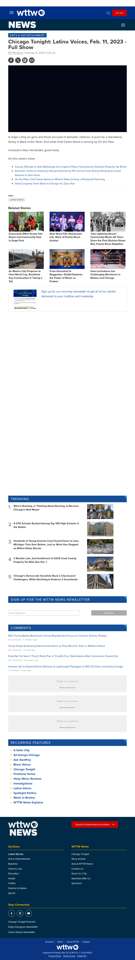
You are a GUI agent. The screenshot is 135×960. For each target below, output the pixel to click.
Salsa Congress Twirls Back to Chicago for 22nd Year (45, 183)
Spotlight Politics (25, 793)
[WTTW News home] (22, 24)
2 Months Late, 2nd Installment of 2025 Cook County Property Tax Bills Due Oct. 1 (45, 560)
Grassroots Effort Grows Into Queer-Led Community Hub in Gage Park (25, 237)
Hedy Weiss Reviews (27, 779)
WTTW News (15, 53)
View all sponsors (67, 687)
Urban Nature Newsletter (21, 932)
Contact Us (77, 868)
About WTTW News (82, 863)
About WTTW (73, 942)
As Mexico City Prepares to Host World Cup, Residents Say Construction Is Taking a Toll (25, 276)
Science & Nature (17, 888)
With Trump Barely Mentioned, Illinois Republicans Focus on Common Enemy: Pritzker (57, 635)
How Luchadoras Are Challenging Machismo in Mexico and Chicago (105, 274)
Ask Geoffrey (22, 760)
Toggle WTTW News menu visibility (125, 25)
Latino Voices (17, 199)
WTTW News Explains (29, 802)
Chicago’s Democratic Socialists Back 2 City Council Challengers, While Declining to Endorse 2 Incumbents (46, 577)
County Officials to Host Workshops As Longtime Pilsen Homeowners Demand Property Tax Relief (71, 166)
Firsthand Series (24, 774)
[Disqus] (67, 356)
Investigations (23, 783)
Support (86, 942)
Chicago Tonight (24, 769)
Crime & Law (15, 868)
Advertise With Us (80, 878)
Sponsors (76, 883)
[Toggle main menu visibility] (11, 12)
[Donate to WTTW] (67, 947)
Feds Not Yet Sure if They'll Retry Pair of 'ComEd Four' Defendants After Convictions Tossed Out (63, 656)
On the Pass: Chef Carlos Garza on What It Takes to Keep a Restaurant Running (60, 179)
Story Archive (78, 859)
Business (13, 863)
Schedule (49, 942)
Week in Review (24, 797)
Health (11, 878)
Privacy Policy (55, 956)
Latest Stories (15, 854)
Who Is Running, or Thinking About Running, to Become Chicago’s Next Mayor (46, 507)
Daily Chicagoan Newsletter (23, 927)
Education (13, 873)
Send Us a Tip (79, 873)
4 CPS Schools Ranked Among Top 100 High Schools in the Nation (46, 525)
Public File (81, 956)
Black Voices (22, 764)
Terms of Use (69, 956)
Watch (60, 942)
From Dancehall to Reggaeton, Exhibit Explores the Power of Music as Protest (66, 276)
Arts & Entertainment (27, 35)
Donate (119, 12)
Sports (11, 893)
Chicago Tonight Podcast (21, 921)
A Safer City (21, 750)
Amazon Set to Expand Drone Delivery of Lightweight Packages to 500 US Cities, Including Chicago (65, 666)
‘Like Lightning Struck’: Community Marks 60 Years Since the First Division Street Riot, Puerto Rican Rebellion (107, 239)
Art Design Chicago (27, 755)
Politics (12, 883)
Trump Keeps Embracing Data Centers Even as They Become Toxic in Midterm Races (56, 646)
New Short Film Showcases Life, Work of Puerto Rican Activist (66, 237)
